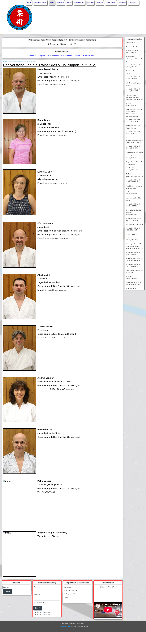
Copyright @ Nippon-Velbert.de (73, 623)
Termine (90, 3)
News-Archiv (111, 3)
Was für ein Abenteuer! (133, 47)
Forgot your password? (42, 612)
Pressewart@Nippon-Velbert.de (56, 338)
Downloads (79, 3)
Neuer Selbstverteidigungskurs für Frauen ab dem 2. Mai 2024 (134, 140)
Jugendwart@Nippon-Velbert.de (56, 238)
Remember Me (40, 603)
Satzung (122, 3)
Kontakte (56, 56)
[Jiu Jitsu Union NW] (108, 593)
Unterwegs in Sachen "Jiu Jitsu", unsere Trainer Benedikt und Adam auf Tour (134, 246)
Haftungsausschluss (70, 594)
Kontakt (60, 3)
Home (29, 3)
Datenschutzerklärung (71, 590)
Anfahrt (99, 3)
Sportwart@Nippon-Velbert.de (55, 290)
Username (37, 587)
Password (37, 595)
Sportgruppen (40, 3)
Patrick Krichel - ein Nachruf (134, 152)
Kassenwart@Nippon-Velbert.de (56, 183)
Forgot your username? (42, 614)
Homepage (32, 56)
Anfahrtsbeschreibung (88, 56)
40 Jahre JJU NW (131, 234)
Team (52, 3)
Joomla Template (63, 626)
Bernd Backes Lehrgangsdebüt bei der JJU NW (134, 59)
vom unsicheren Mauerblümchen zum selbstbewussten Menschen (134, 97)
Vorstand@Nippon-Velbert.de (55, 84)
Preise (69, 3)
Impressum (133, 3)
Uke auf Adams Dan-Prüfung (134, 224)
